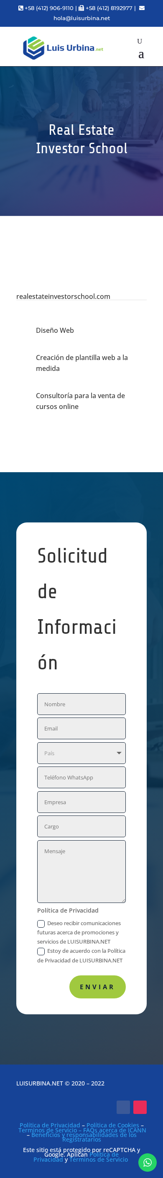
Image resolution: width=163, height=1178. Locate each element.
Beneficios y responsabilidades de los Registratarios (84, 1137)
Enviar (97, 987)
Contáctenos (81, 257)
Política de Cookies (113, 1125)
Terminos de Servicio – (50, 1130)
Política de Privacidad (50, 1125)
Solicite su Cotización (86, 215)
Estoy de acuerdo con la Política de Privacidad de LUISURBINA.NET (81, 955)
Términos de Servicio (98, 1159)
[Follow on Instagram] (140, 1107)
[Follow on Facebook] (123, 1107)
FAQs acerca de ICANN (114, 1130)
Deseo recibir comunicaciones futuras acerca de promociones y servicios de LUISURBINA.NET (79, 932)
